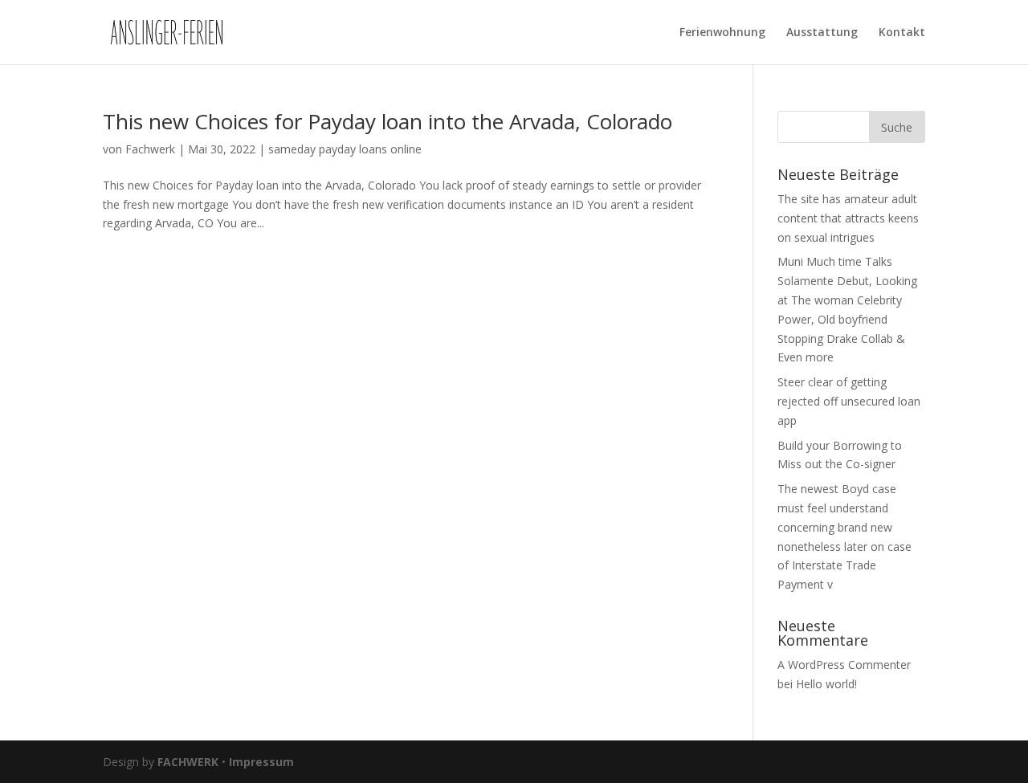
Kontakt (902, 33)
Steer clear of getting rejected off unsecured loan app (848, 401)
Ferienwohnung (722, 33)
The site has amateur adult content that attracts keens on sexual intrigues (848, 218)
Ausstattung (822, 33)
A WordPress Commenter (844, 664)
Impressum (261, 761)
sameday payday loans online (345, 149)
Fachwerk (150, 149)
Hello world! (826, 683)
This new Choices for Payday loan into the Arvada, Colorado (387, 121)
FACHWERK (187, 761)
